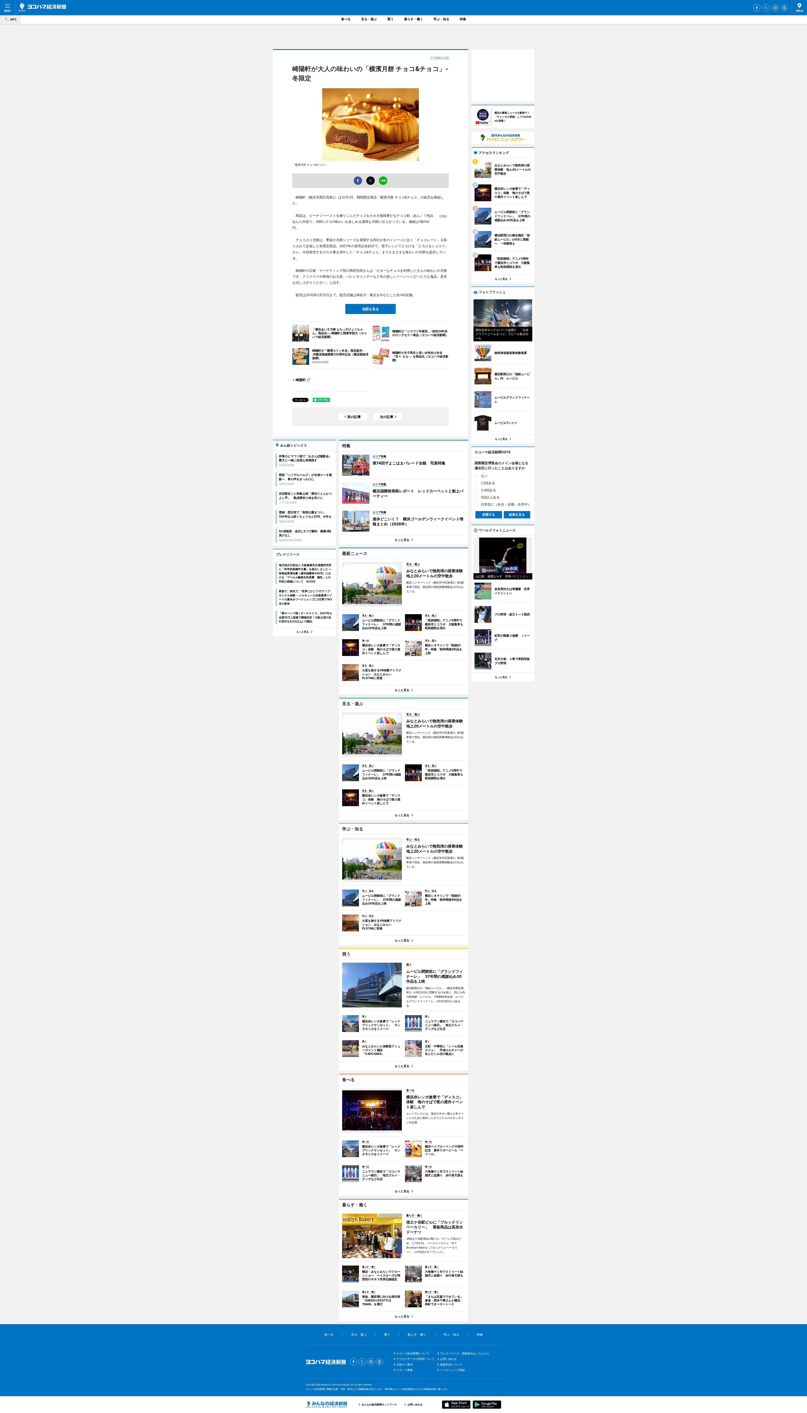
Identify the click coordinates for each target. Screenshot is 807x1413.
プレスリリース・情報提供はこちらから (464, 1353)
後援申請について (451, 1364)
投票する (488, 514)
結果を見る (517, 514)
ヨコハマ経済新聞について (412, 1353)
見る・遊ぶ (369, 19)
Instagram (775, 7)
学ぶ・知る (441, 19)
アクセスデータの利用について (415, 1358)
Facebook (756, 7)
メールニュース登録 (452, 1370)
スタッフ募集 (404, 1370)
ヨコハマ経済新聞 (42, 7)
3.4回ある (488, 490)
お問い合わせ (448, 1358)
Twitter (766, 7)
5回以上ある (490, 497)
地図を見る (370, 309)
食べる (346, 19)
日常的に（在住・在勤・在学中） (506, 504)
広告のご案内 (404, 1364)
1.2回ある (488, 483)
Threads (784, 7)
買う (390, 19)
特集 (463, 19)
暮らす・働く (413, 19)
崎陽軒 (301, 380)
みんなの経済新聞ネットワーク (326, 1404)
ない (484, 476)
